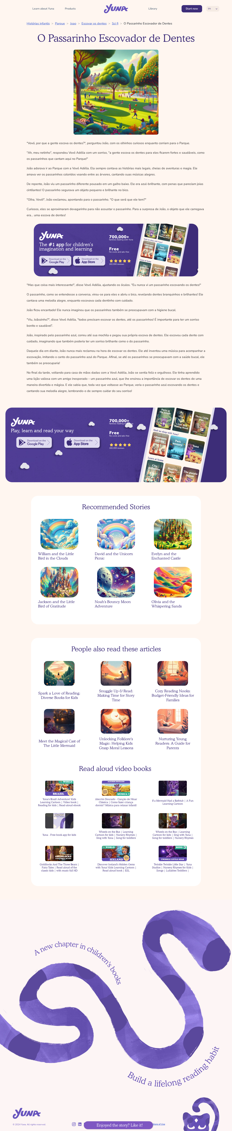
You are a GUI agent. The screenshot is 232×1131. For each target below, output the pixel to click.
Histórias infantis (38, 23)
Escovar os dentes (94, 23)
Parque (60, 23)
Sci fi (115, 23)
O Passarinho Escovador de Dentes (148, 23)
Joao (73, 23)
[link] (55, 260)
